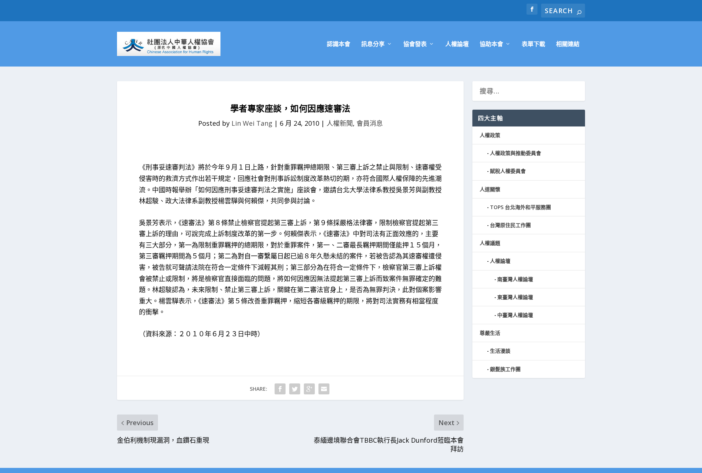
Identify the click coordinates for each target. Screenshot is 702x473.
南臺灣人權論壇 (515, 279)
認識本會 (338, 44)
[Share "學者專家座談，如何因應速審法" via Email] (324, 389)
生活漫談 (500, 350)
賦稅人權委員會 (508, 170)
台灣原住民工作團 (510, 225)
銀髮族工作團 (505, 369)
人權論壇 (457, 44)
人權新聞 (340, 123)
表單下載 (533, 44)
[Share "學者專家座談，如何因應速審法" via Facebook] (280, 389)
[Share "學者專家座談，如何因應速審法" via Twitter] (294, 389)
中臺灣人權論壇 (515, 314)
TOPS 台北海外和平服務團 (520, 207)
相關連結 (568, 44)
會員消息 (369, 123)
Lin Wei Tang (251, 123)
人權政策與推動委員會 (515, 153)
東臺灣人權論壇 (515, 297)
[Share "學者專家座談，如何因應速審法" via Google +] (309, 389)
